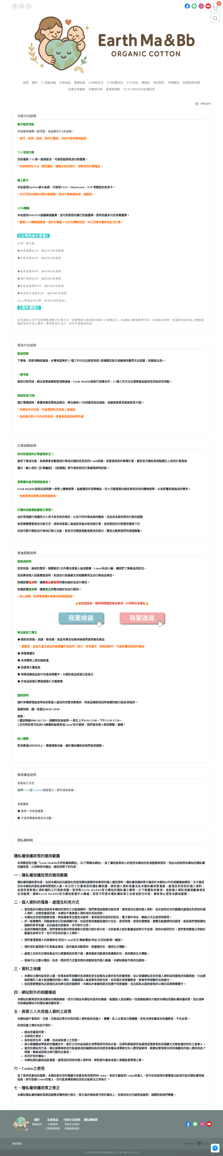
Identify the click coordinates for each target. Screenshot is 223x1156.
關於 (37, 1119)
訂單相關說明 (52, 1128)
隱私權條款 (91, 1119)
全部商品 (52, 1119)
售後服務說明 (72, 1128)
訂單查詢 (53, 1124)
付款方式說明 (72, 1119)
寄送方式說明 (72, 1124)
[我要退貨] (142, 617)
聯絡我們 (37, 1124)
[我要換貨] (81, 617)
